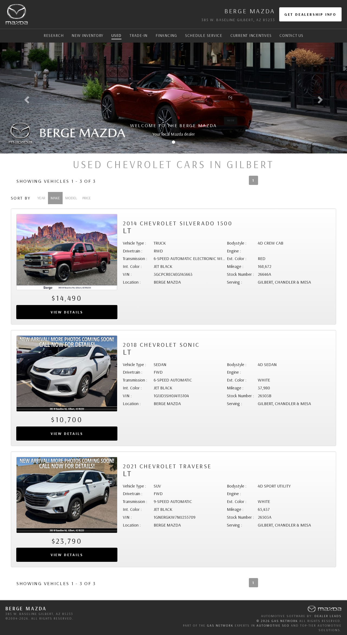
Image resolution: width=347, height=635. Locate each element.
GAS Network (220, 625)
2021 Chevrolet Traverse (167, 470)
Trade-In (138, 35)
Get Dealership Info (310, 14)
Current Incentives (251, 35)
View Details (67, 312)
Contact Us (291, 35)
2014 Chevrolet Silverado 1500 (177, 227)
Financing (166, 35)
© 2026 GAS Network (277, 621)
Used (116, 35)
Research (53, 35)
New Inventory (87, 35)
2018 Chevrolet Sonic (161, 348)
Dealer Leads (328, 616)
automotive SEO (273, 625)
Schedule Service (203, 35)
